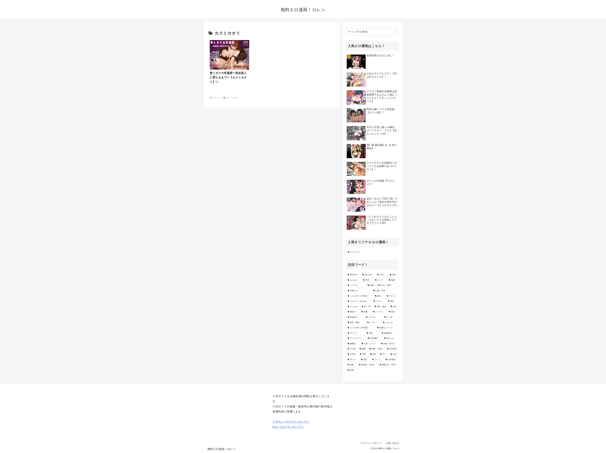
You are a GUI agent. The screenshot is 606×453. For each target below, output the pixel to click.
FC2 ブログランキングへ (288, 427)
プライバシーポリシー (371, 443)
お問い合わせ (392, 443)
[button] (395, 32)
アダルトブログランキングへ (291, 421)
